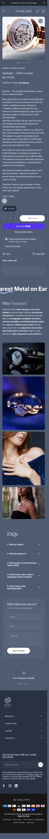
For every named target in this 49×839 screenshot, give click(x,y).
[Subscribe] (40, 764)
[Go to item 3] (23, 62)
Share (8, 254)
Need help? (40, 254)
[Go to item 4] (26, 62)
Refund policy (7, 819)
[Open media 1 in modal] (40, 21)
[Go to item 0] (18, 62)
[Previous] (3, 3)
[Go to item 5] (29, 62)
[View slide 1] (19, 683)
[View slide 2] (22, 683)
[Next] (44, 3)
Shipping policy (39, 819)
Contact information (19, 822)
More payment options (24, 232)
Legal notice (30, 822)
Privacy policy (17, 819)
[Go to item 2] (20, 62)
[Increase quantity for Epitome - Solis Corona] (15, 218)
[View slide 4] (28, 683)
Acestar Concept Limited (13, 68)
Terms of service (28, 819)
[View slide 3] (25, 683)
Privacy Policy (33, 774)
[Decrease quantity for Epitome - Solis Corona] (4, 218)
